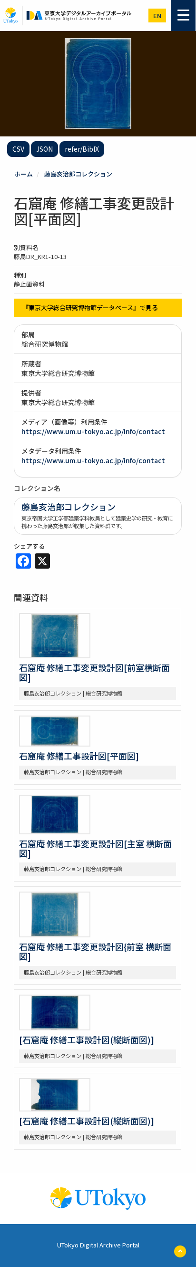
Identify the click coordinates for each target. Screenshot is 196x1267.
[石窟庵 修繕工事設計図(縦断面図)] (86, 1039)
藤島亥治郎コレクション (78, 173)
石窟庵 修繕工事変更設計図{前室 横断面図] (95, 951)
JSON (44, 149)
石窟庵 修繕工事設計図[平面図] (79, 755)
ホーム (23, 173)
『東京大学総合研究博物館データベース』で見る (90, 307)
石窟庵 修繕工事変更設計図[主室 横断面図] (95, 848)
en (157, 15)
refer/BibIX (82, 149)
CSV (18, 149)
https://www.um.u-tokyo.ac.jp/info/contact (93, 431)
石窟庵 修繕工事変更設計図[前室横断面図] (94, 672)
